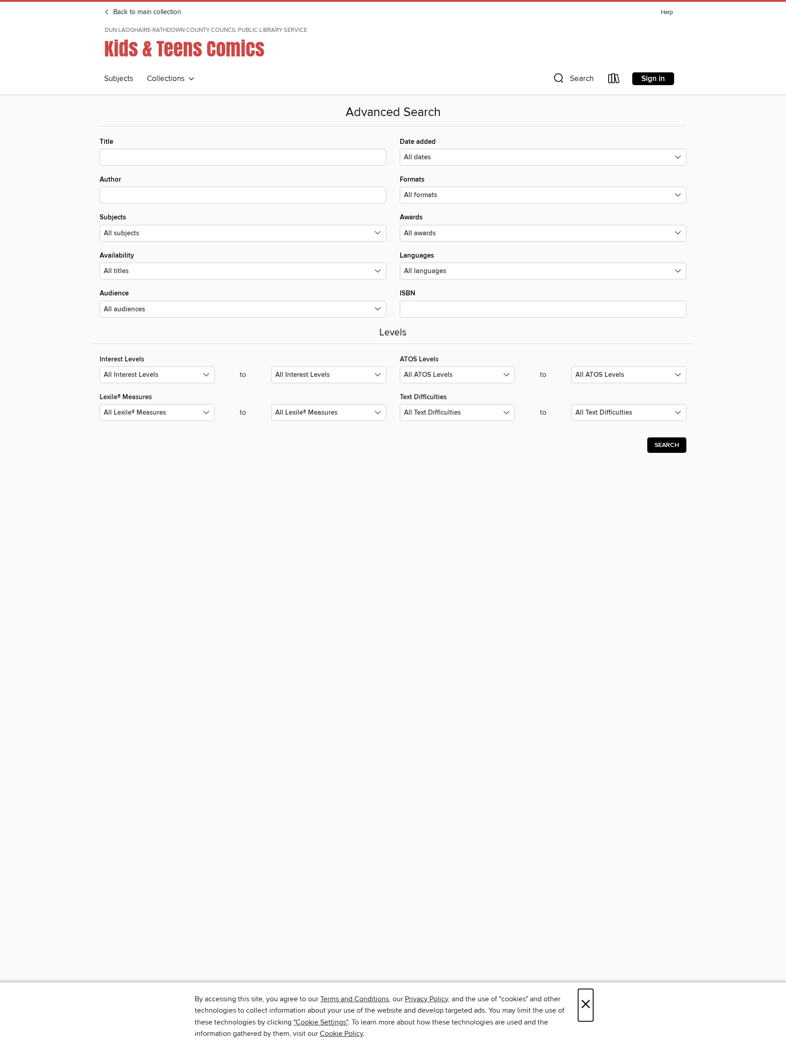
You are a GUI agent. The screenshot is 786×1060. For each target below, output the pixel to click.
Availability (117, 255)
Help (667, 12)
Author (110, 179)
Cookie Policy (341, 1033)
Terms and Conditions (354, 999)
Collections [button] (167, 79)
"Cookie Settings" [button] (320, 1022)
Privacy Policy (426, 999)
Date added (418, 141)
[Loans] (614, 80)
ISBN (407, 293)
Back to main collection (146, 12)
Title (106, 141)
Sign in (653, 79)
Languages (417, 255)
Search (667, 445)
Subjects (118, 79)
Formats (412, 179)
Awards (411, 217)
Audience (114, 293)
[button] (572, 80)
